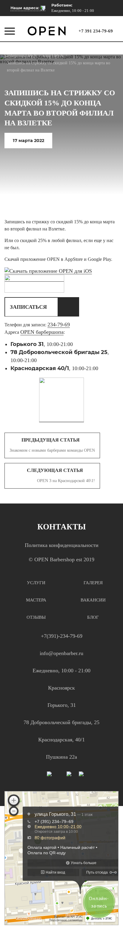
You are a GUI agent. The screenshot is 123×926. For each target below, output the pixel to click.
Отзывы (36, 617)
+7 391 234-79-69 (96, 31)
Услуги (36, 582)
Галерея (93, 582)
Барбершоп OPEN (20, 56)
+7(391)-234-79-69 (61, 636)
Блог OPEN (53, 56)
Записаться (28, 307)
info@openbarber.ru (61, 653)
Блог (93, 617)
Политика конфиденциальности (62, 545)
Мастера (36, 600)
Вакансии (93, 600)
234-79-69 (58, 325)
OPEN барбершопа (42, 332)
